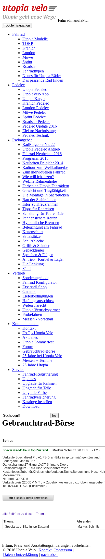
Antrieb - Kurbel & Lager (43, 259)
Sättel (26, 268)
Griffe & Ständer (35, 245)
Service (18, 369)
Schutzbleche (33, 241)
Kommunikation (25, 323)
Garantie (29, 291)
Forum (27, 346)
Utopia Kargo (33, 98)
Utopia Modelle (35, 39)
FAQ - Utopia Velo (37, 333)
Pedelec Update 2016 (39, 126)
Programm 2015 (35, 158)
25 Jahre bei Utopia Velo (42, 356)
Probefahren (32, 314)
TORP (27, 43)
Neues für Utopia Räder (41, 75)
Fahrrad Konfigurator (39, 282)
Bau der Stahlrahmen (39, 199)
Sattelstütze (31, 236)
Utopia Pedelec (34, 89)
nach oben (49, 554)
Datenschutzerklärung (20, 554)
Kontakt (28, 328)
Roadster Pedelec (36, 121)
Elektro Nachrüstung (39, 131)
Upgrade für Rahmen (39, 383)
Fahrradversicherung (39, 397)
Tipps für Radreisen (38, 209)
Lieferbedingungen (37, 296)
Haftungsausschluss (38, 301)
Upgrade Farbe (34, 392)
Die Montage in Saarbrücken (45, 195)
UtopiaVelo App (35, 94)
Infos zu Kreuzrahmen (40, 204)
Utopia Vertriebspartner (41, 310)
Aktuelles (30, 337)
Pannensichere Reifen (39, 218)
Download (31, 406)
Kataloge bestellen (37, 402)
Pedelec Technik (35, 135)
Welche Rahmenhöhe (39, 181)
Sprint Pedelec (34, 117)
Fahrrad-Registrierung (40, 374)
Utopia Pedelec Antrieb (41, 149)
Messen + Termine (37, 360)
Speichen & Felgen (37, 255)
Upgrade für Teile (36, 388)
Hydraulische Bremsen (40, 222)
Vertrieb (18, 273)
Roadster (29, 66)
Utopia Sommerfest (38, 342)
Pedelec (18, 85)
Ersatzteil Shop (34, 287)
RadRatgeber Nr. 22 (38, 144)
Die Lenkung (33, 264)
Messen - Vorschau (37, 319)
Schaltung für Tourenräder (43, 213)
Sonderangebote (35, 278)
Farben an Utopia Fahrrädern (45, 186)
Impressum (63, 550)
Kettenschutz (32, 232)
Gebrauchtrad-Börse (38, 351)
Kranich (28, 48)
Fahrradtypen (33, 71)
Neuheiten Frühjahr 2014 (42, 163)
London (28, 53)
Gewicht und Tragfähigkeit (44, 190)
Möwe (27, 57)
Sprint (27, 62)
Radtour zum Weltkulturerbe (45, 167)
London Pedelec (35, 108)
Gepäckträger (33, 250)
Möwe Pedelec (34, 112)
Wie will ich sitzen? (38, 177)
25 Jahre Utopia (35, 365)
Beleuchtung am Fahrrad (42, 227)
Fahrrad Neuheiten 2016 (42, 154)
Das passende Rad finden (42, 80)
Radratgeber (22, 140)
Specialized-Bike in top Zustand (26, 526)
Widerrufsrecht (34, 305)
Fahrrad (18, 34)
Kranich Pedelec (35, 103)
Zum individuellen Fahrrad (43, 172)
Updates (29, 379)
